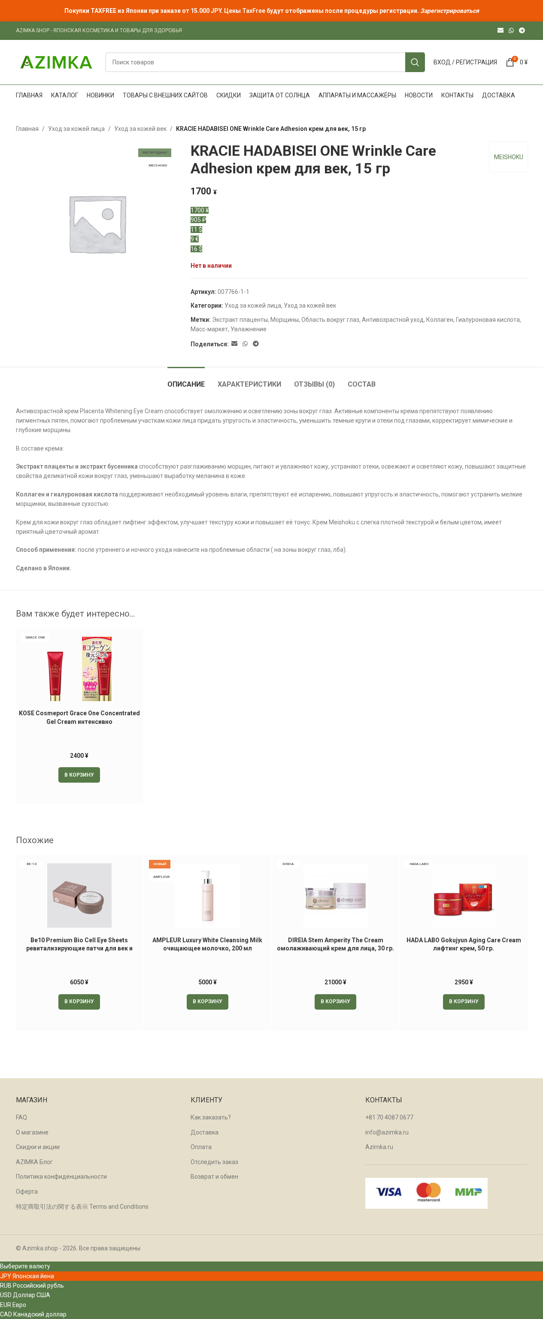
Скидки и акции (38, 1147)
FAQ (21, 1117)
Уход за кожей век (140, 128)
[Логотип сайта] (56, 61)
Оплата (201, 1147)
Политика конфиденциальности (61, 1176)
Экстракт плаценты (240, 319)
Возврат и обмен (214, 1176)
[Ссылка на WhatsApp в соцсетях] (511, 30)
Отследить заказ (214, 1162)
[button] (79, 775)
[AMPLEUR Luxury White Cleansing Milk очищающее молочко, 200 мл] (207, 895)
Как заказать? (211, 1117)
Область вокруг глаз (330, 319)
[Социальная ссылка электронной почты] (500, 30)
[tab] (186, 380)
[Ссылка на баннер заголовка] (271, 10)
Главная (27, 128)
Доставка (204, 1132)
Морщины (284, 319)
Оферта (27, 1191)
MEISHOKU (508, 157)
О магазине (32, 1132)
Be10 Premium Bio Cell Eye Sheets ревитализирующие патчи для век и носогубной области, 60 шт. (79, 948)
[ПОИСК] (415, 62)
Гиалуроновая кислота (488, 319)
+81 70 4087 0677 (389, 1117)
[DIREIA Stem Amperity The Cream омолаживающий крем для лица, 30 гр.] (335, 895)
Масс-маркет (209, 329)
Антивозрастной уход (393, 319)
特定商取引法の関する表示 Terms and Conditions (82, 1206)
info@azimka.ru (387, 1132)
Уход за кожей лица (76, 128)
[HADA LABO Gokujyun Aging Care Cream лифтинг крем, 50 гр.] (463, 895)
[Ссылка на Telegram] (522, 30)
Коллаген (439, 319)
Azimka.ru (379, 1147)
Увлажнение (249, 329)
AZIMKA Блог (34, 1162)
